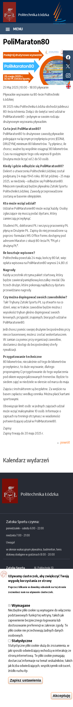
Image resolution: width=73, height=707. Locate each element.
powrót (65, 442)
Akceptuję (61, 696)
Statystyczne (22, 640)
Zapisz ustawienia (25, 680)
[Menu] (7, 29)
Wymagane (21, 605)
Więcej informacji (20, 596)
